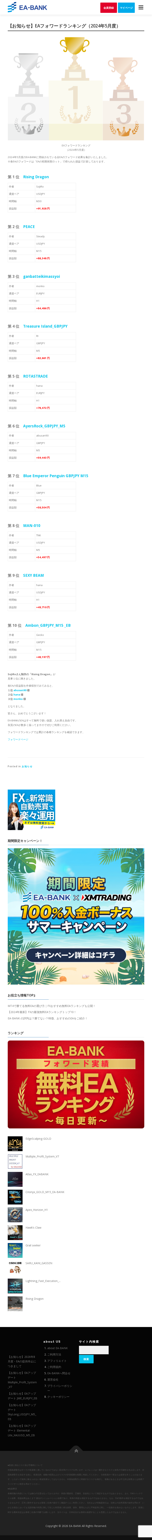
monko (18, 699)
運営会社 (52, 1379)
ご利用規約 (54, 1367)
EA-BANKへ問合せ (58, 1373)
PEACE (29, 226)
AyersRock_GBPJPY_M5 (44, 425)
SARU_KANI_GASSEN (39, 1263)
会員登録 (109, 7)
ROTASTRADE (35, 376)
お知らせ (27, 766)
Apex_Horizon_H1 (37, 1210)
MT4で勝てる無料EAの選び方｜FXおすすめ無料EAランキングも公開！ (52, 1006)
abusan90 (20, 690)
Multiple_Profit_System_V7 (42, 1156)
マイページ (126, 7)
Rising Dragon (36, 176)
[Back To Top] (76, 1451)
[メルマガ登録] (31, 809)
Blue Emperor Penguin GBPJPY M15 (55, 475)
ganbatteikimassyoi (41, 276)
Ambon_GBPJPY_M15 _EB (48, 625)
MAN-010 (31, 525)
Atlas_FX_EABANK (37, 1174)
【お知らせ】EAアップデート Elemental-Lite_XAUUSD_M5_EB (22, 1430)
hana (16, 694)
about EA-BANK (57, 1348)
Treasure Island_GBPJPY (45, 326)
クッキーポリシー (58, 1397)
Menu (140, 7)
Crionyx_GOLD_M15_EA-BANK (45, 1192)
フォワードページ (18, 739)
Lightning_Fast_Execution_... (43, 1281)
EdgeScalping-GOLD (38, 1138)
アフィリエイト (57, 1361)
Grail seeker (33, 1245)
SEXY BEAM (33, 575)
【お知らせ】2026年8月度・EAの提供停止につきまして (22, 1361)
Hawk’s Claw (33, 1227)
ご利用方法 (54, 1354)
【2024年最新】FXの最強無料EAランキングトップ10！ (42, 1012)
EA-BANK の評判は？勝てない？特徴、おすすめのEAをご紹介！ (48, 1018)
